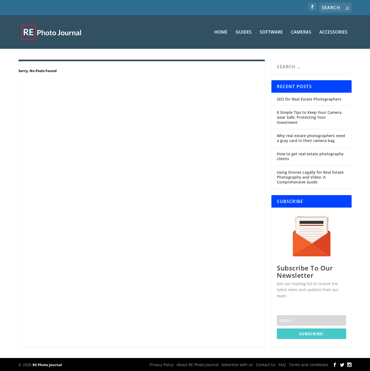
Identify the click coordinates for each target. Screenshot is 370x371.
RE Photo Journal (47, 364)
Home (221, 32)
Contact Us (265, 364)
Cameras (301, 32)
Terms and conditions (308, 364)
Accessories (333, 32)
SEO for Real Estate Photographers (309, 99)
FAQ (282, 364)
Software (271, 32)
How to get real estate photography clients (310, 156)
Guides (244, 32)
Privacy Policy (162, 364)
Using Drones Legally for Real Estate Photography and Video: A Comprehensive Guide (310, 177)
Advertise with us (237, 364)
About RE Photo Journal (198, 364)
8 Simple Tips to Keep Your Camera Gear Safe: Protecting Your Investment (309, 117)
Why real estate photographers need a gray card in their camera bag (311, 138)
